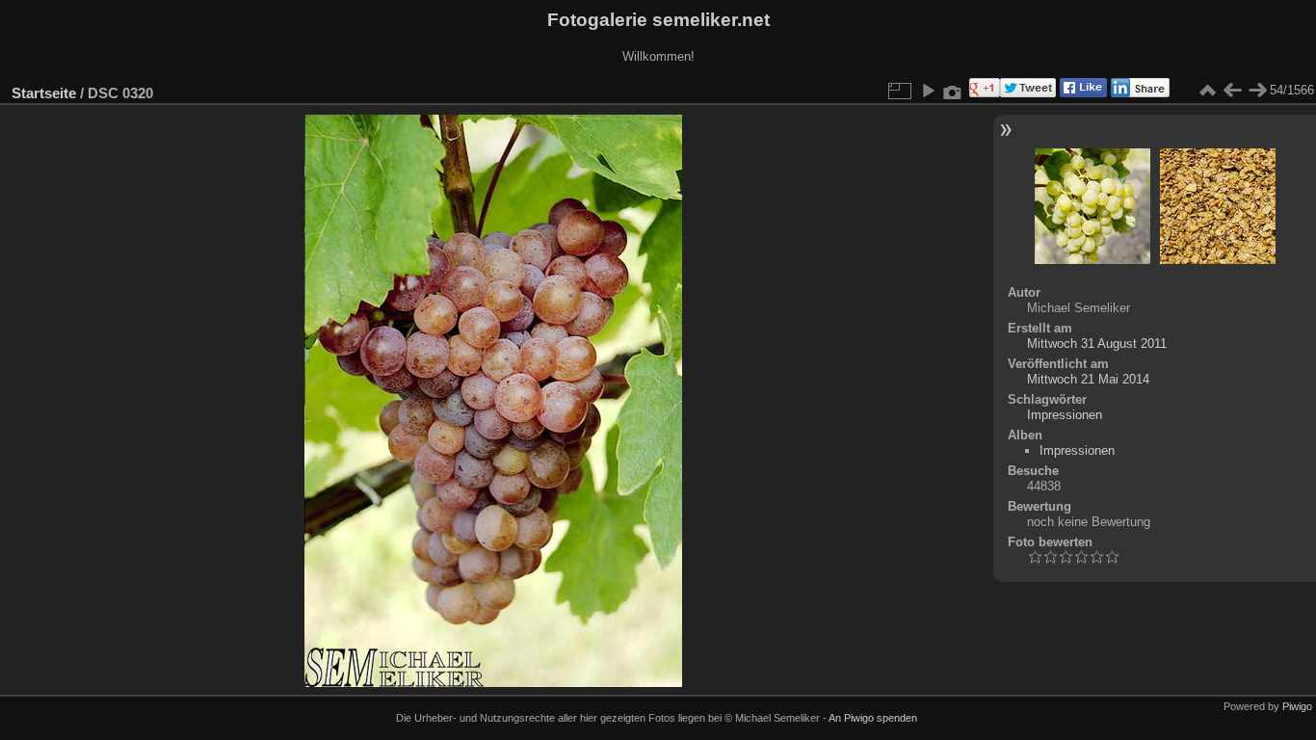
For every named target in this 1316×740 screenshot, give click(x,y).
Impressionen (1064, 415)
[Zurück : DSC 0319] (1232, 90)
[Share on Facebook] (1081, 93)
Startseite (44, 93)
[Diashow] (927, 90)
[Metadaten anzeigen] (952, 90)
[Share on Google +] (982, 93)
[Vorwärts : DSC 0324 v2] (1257, 90)
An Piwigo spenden (873, 718)
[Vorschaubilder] (1207, 90)
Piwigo (1297, 706)
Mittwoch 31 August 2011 (1097, 343)
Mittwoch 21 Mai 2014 (1088, 379)
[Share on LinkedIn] (1138, 93)
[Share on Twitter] (1028, 93)
